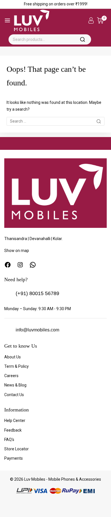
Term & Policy (16, 366)
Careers (11, 375)
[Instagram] (20, 264)
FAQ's (9, 439)
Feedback (13, 430)
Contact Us (14, 394)
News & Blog (15, 385)
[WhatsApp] (32, 264)
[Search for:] (55, 121)
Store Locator (16, 449)
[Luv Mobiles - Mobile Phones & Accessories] (31, 20)
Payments (13, 458)
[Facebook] (7, 264)
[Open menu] (7, 20)
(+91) (22, 293)
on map (22, 250)
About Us (12, 357)
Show (9, 250)
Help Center (14, 420)
